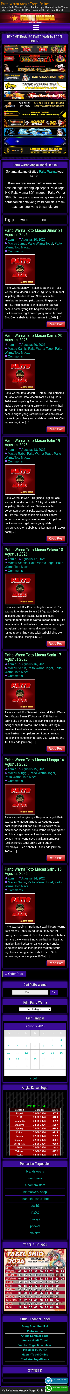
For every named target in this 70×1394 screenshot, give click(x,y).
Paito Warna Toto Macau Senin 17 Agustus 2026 (33, 657)
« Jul (33, 1078)
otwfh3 (35, 1205)
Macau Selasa (18, 563)
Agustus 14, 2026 (33, 878)
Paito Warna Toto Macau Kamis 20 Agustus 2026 (33, 337)
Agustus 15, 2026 (33, 769)
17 (8, 1059)
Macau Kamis (17, 348)
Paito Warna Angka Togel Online (25, 4)
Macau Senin (17, 668)
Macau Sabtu (17, 882)
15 (52, 1052)
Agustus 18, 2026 (33, 449)
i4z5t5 (35, 1212)
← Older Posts (14, 973)
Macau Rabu (16, 453)
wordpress (35, 1178)
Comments (15, 251)
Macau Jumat (17, 243)
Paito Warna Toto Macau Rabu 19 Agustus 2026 (32, 442)
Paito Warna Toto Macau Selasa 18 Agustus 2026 (34, 552)
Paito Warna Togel (40, 243)
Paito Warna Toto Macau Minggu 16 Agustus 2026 (34, 762)
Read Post (56, 324)
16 (61, 1052)
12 (26, 1052)
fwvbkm (35, 1233)
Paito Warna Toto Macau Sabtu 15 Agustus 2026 (33, 871)
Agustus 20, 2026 (33, 239)
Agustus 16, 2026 (33, 664)
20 (35, 1059)
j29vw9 (35, 1226)
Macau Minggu (18, 773)
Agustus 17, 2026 (33, 559)
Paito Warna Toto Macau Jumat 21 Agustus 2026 (34, 232)
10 (8, 1052)
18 (17, 1059)
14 (43, 1052)
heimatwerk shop (35, 1192)
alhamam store (35, 1185)
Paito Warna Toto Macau (21, 777)
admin (12, 239)
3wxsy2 (35, 1219)
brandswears (35, 1171)
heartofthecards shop (35, 1198)
